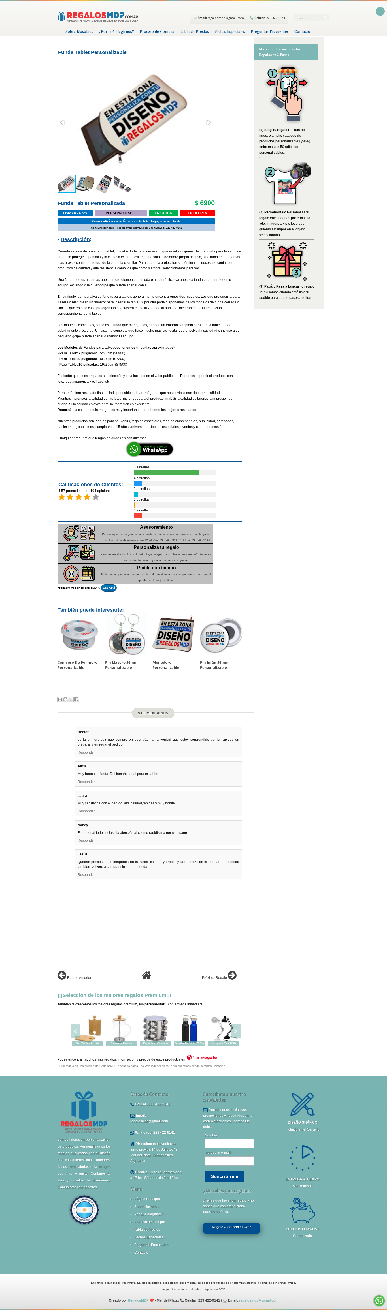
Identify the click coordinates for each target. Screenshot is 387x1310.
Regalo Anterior (78, 978)
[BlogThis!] (65, 699)
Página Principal (147, 1199)
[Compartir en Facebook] (76, 699)
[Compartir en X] (71, 699)
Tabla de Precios (194, 31)
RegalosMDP (138, 1300)
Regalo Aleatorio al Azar (231, 1227)
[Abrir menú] (380, 11)
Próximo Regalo (215, 978)
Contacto (302, 31)
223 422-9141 (269, 18)
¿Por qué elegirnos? (116, 31)
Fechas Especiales (229, 31)
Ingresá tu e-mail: (218, 1153)
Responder (86, 752)
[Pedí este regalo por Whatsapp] (150, 456)
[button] (62, 122)
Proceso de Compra (157, 31)
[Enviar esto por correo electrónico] (60, 699)
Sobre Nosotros (79, 31)
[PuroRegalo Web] (202, 1059)
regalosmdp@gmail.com (220, 18)
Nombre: (211, 1135)
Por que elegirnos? (149, 1214)
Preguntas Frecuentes (270, 31)
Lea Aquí (109, 587)
